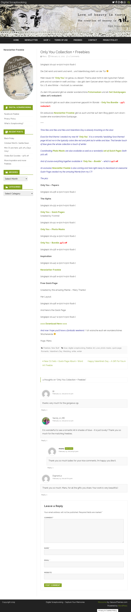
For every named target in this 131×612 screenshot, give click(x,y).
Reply (43, 410)
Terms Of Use (61, 40)
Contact (92, 40)
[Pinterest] (122, 2)
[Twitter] (113, 2)
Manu (44, 56)
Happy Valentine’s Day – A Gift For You (106, 361)
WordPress (122, 606)
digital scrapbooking (76, 348)
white (74, 351)
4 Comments (74, 56)
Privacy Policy (110, 40)
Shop (45, 40)
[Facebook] (116, 2)
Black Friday (9, 138)
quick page (116, 348)
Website (48, 572)
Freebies (78, 40)
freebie (89, 348)
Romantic (45, 351)
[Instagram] (119, 2)
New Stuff (55, 348)
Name (47, 548)
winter (79, 351)
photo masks (106, 348)
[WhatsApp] (124, 2)
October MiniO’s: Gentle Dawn (16, 143)
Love (98, 348)
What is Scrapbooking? (13, 123)
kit (94, 348)
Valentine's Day (56, 351)
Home (16, 40)
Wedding (67, 351)
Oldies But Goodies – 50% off (16, 156)
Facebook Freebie (11, 114)
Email (47, 560)
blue (65, 348)
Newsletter (31, 40)
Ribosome (102, 602)
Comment (49, 518)
